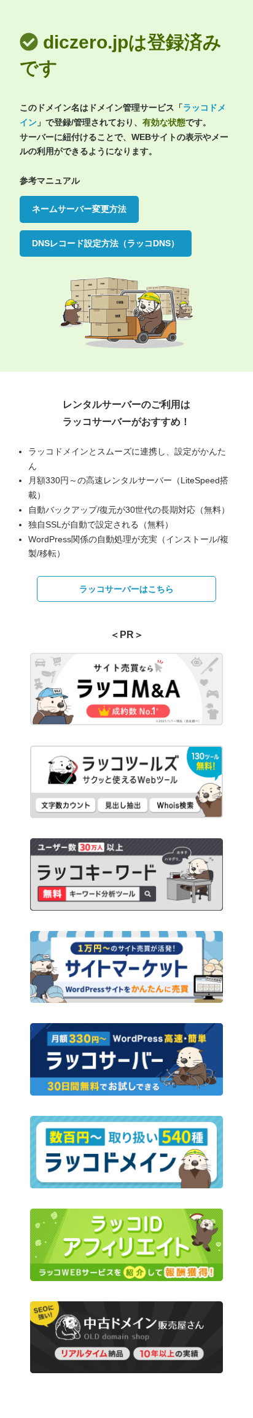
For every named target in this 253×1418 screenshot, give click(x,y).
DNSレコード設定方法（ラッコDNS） (105, 243)
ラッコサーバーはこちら (126, 589)
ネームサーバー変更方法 (79, 209)
